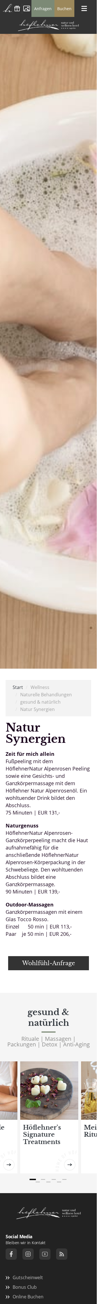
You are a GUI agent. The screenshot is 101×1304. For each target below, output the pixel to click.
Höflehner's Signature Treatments (41, 1135)
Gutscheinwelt (28, 1277)
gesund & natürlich (40, 702)
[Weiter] (87, 1117)
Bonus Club (25, 1287)
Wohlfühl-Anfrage (48, 963)
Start (18, 687)
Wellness (40, 687)
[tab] (32, 1179)
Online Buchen (28, 1297)
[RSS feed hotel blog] (61, 1254)
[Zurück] (9, 1117)
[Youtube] (44, 1254)
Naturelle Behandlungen (46, 694)
